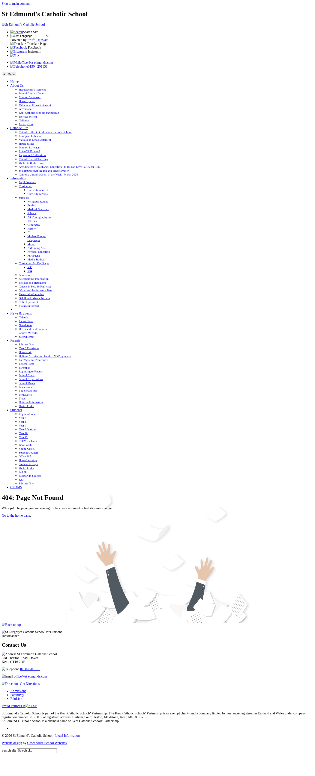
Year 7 (22, 417)
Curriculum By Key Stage (34, 263)
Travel (22, 398)
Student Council (28, 452)
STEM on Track (28, 441)
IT (28, 232)
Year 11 (23, 437)
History (31, 228)
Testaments (25, 387)
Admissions (25, 275)
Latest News (26, 321)
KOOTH (23, 471)
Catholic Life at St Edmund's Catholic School (45, 132)
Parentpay (24, 367)
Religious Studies (37, 201)
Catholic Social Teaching (33, 159)
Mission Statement (29, 97)
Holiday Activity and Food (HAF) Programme (45, 356)
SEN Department (28, 302)
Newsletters (25, 325)
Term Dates (25, 394)
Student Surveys (28, 464)
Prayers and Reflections (32, 155)
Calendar (24, 317)
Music (31, 244)
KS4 (29, 271)
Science (31, 213)
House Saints (26, 143)
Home (14, 81)
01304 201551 (38, 66)
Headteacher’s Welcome (32, 89)
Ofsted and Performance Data (35, 290)
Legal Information (67, 735)
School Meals (27, 383)
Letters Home (26, 363)
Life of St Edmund (29, 151)
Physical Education (38, 251)
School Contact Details (32, 93)
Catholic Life (19, 128)
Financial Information (31, 294)
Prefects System (28, 116)
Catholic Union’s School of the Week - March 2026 (48, 174)
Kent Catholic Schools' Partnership (39, 112)
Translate (42, 40)
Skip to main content (16, 3)
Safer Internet (26, 336)
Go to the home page (16, 515)
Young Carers (26, 448)
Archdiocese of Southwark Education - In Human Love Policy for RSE (59, 166)
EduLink (16, 698)
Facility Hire (26, 124)
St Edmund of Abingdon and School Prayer (44, 170)
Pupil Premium (27, 182)
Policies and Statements (32, 282)
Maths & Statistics (38, 209)
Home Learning (28, 460)
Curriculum (25, 186)
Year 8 (22, 421)
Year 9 (22, 425)
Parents (15, 340)
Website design (12, 743)
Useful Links (26, 406)
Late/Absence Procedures (33, 360)
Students (16, 410)
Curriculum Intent (37, 190)
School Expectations (31, 379)
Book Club (25, 444)
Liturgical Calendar (30, 136)
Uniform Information (31, 402)
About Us (17, 85)
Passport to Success (30, 475)
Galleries (24, 120)
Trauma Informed (29, 305)
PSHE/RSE (33, 255)
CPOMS (16, 487)
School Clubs (26, 375)
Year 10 (23, 433)
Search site (9, 750)
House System (27, 101)
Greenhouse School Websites (47, 743)
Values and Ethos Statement (35, 105)
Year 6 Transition (29, 348)
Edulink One (26, 344)
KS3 (29, 267)
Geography (33, 224)
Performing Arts (36, 248)
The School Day (28, 390)
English (31, 205)
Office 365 (25, 456)
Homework (25, 352)
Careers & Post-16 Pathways (35, 286)
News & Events (21, 313)
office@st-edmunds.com (36, 62)
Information (18, 178)
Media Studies (35, 259)
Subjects (24, 197)
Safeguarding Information (34, 278)
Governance (26, 108)
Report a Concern (29, 414)
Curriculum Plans (37, 193)
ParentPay (17, 695)
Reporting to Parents (31, 371)
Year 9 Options (27, 429)
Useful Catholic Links (31, 163)
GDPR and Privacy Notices (34, 298)
